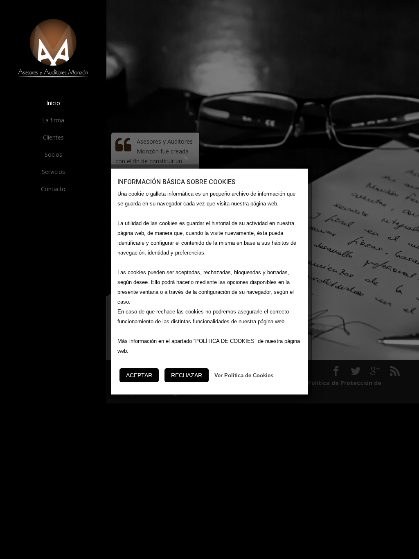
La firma (53, 120)
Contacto (53, 189)
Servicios (53, 172)
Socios (53, 154)
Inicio (53, 103)
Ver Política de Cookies (243, 376)
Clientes (53, 137)
